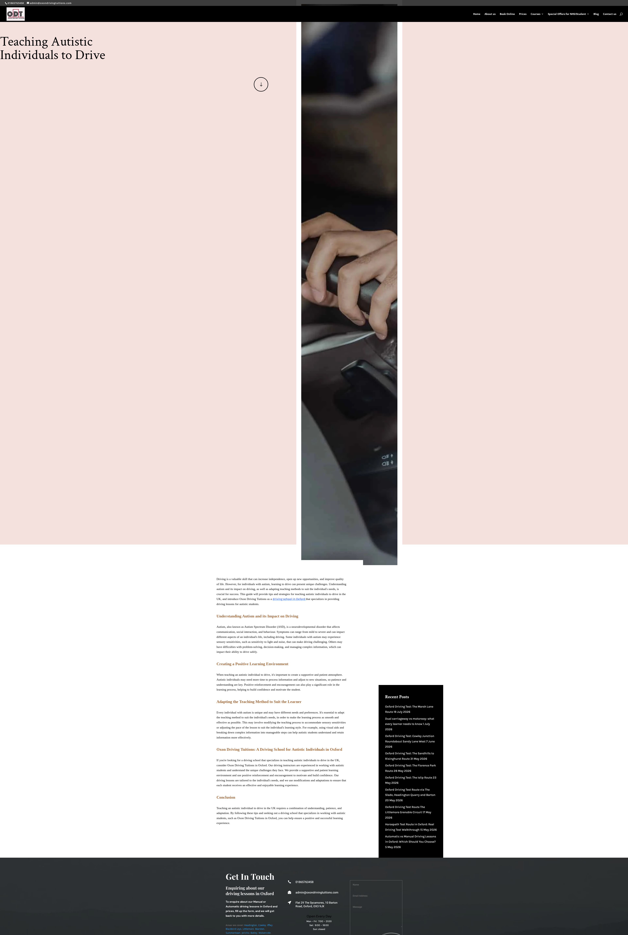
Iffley (269, 925)
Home (476, 14)
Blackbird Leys (233, 928)
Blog (596, 14)
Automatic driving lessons (242, 906)
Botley (254, 932)
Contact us (609, 14)
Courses (535, 14)
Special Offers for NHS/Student (567, 14)
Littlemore (248, 928)
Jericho (245, 932)
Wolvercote (265, 932)
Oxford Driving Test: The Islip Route (408, 777)
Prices (522, 14)
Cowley (262, 925)
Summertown (233, 932)
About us (490, 14)
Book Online (507, 14)
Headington (250, 925)
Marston (259, 928)
